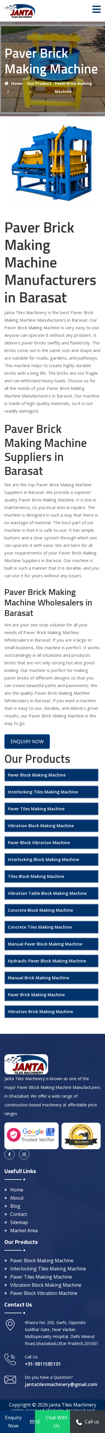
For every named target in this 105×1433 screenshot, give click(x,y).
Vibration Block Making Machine (41, 825)
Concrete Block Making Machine (40, 910)
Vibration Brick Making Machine (40, 1011)
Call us (92, 1421)
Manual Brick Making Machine (38, 977)
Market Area (24, 1230)
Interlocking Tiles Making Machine (43, 792)
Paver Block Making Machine (37, 775)
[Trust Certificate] (81, 1135)
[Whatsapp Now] (79, 1422)
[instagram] (24, 1154)
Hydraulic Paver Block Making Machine (47, 961)
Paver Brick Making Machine (36, 994)
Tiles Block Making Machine (36, 876)
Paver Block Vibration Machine (39, 842)
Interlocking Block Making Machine (43, 859)
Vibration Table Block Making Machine (47, 893)
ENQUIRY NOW (27, 741)
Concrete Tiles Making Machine (40, 927)
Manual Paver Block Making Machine (45, 944)
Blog (15, 1206)
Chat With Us (56, 1421)
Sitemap (19, 1222)
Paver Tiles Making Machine (36, 808)
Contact (18, 1214)
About (17, 1198)
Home (16, 1189)
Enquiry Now (13, 1421)
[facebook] (9, 1154)
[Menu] (96, 9)
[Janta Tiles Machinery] (20, 10)
